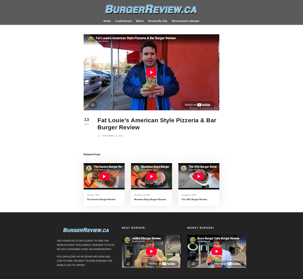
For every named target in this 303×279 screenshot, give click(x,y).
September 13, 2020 (112, 136)
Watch (140, 21)
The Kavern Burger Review (101, 199)
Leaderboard (123, 21)
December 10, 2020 (142, 195)
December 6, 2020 (188, 195)
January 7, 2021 (93, 195)
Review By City (157, 21)
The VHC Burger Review (194, 199)
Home (107, 21)
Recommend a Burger (186, 21)
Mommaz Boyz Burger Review (150, 199)
